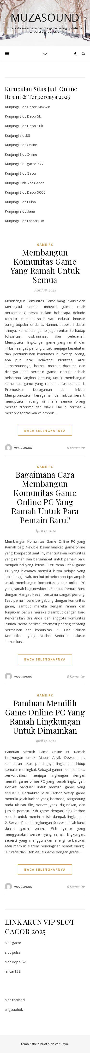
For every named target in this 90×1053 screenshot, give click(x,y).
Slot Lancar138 (32, 220)
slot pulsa (13, 952)
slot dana (27, 211)
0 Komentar (76, 447)
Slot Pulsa (28, 201)
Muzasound (45, 17)
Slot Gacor (28, 173)
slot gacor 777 (32, 163)
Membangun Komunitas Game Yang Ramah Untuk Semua (45, 266)
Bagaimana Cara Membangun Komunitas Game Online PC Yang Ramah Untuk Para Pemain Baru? (45, 497)
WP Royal (62, 1044)
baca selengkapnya (45, 430)
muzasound (23, 447)
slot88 (25, 135)
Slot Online (28, 144)
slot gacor (13, 942)
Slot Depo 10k (31, 125)
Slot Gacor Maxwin (35, 106)
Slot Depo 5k (30, 116)
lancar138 (13, 971)
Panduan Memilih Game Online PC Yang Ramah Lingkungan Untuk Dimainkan (45, 717)
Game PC (45, 245)
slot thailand (15, 999)
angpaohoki (14, 1009)
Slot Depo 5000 (33, 192)
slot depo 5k (15, 961)
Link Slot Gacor (32, 182)
